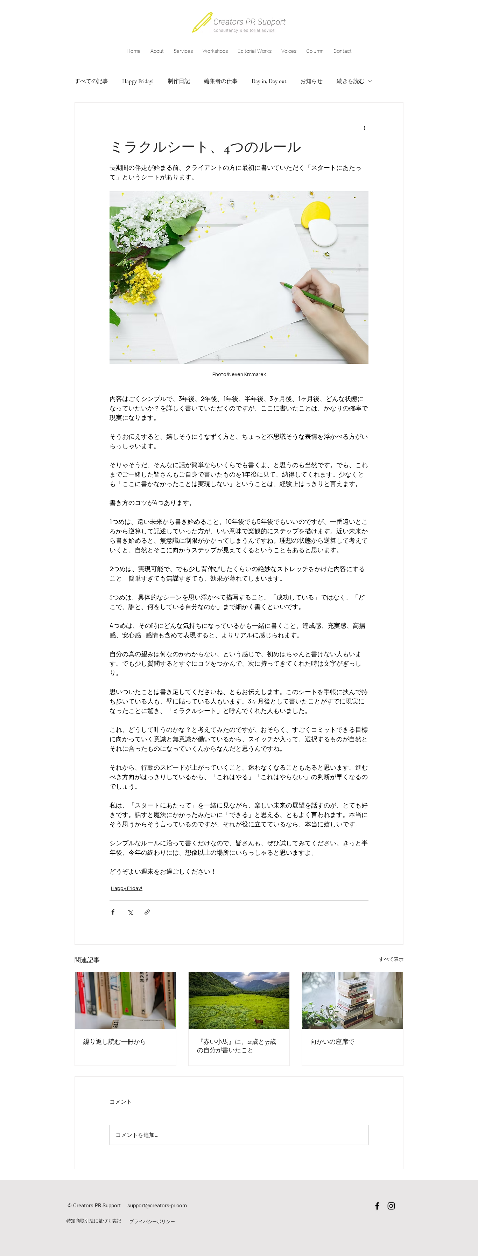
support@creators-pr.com (157, 1205)
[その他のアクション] (364, 128)
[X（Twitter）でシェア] (130, 912)
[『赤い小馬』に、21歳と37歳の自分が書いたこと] (239, 1000)
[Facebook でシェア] (113, 912)
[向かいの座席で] (352, 1000)
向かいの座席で (332, 1042)
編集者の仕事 (221, 81)
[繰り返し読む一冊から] (125, 1000)
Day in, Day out (269, 81)
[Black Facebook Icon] (377, 1206)
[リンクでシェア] (147, 912)
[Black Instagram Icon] (391, 1206)
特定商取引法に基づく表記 (93, 1220)
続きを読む (351, 81)
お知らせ (311, 81)
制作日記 (179, 81)
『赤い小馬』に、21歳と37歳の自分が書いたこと (236, 1046)
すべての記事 (91, 81)
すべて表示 (391, 959)
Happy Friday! (138, 81)
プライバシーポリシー (152, 1221)
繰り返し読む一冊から (114, 1042)
